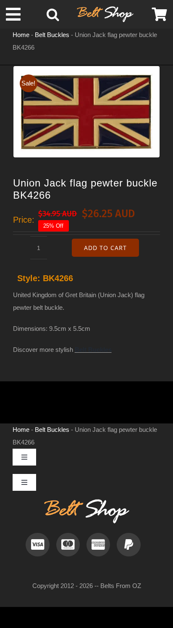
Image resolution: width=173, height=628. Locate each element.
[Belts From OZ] (105, 9)
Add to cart (105, 248)
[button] (53, 14)
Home (21, 34)
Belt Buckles (52, 34)
